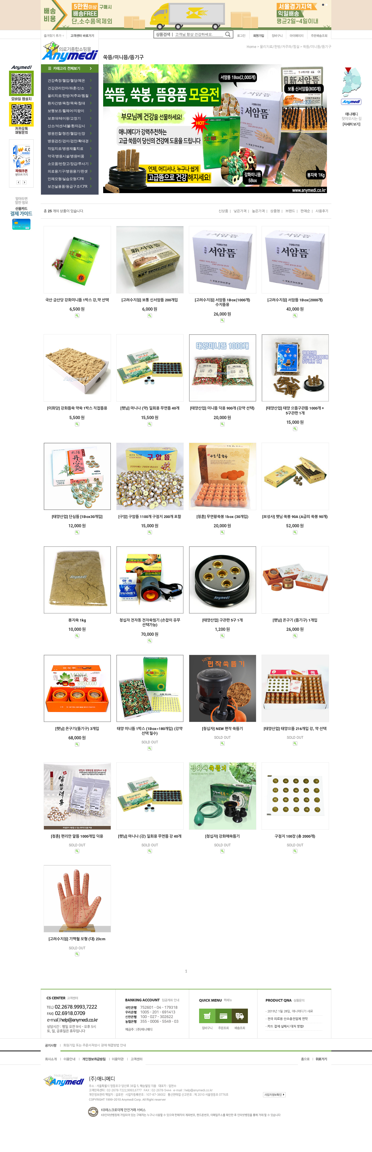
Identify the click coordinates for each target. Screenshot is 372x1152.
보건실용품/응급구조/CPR (67, 186)
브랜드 (290, 211)
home (251, 47)
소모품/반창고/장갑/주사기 (68, 164)
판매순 (305, 211)
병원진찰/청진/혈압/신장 (66, 133)
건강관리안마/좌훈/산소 (66, 88)
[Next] (19, 182)
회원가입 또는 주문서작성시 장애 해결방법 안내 (94, 1044)
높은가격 (258, 211)
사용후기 (322, 211)
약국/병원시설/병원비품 (66, 156)
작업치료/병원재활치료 (65, 149)
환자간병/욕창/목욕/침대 (66, 103)
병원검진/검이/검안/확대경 (68, 141)
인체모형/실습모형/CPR (66, 179)
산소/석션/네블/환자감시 (66, 126)
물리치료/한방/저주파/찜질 (68, 96)
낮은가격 (240, 211)
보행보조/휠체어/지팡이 (66, 111)
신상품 (223, 211)
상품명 (275, 211)
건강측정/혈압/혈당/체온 (66, 81)
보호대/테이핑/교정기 (64, 118)
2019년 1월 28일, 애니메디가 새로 (290, 1011)
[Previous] (24, 182)
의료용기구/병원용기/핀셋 (68, 171)
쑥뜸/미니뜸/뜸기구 (317, 47)
